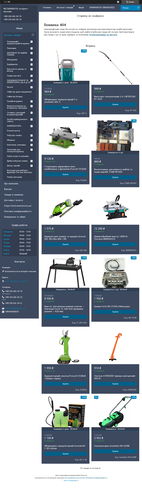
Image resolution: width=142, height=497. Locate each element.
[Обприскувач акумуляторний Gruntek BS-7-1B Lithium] (65, 414)
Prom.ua (84, 475)
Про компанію (11, 183)
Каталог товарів (65, 7)
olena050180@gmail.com (15, 308)
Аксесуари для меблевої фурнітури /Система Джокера (19, 171)
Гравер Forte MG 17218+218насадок (112, 306)
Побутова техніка (14, 135)
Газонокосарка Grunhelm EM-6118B (111, 446)
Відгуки (8, 189)
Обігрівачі (11, 140)
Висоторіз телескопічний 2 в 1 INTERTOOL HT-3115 (115, 97)
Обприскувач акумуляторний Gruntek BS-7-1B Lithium (65, 447)
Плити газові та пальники (18, 156)
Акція (81, 7)
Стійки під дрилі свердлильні (19, 92)
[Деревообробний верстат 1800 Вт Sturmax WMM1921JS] (115, 207)
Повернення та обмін (14, 217)
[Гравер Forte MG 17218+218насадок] (115, 274)
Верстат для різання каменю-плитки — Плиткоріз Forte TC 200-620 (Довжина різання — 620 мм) (64, 309)
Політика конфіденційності (17, 211)
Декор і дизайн (13, 165)
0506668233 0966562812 (102, 7)
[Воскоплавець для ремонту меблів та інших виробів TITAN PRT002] (115, 137)
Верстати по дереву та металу (16, 70)
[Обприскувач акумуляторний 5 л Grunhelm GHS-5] (65, 67)
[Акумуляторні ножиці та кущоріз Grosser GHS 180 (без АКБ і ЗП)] (65, 207)
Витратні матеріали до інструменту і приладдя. (17, 107)
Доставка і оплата (13, 200)
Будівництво (12, 64)
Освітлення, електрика (16, 145)
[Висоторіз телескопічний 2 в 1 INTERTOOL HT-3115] (115, 67)
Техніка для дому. (14, 177)
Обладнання (12, 59)
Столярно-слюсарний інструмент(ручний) (16, 113)
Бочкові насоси (13, 130)
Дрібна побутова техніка (17, 161)
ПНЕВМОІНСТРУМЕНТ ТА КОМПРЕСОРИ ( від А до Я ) (19, 81)
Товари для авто (14, 76)
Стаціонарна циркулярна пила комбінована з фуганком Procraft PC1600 (65, 167)
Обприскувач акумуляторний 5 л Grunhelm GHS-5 (60, 100)
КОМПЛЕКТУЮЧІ (14, 126)
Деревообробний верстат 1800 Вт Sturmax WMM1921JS (111, 237)
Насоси (10, 87)
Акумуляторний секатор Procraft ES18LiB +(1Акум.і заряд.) (65, 377)
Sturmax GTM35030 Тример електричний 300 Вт (114, 377)
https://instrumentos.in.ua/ (17, 205)
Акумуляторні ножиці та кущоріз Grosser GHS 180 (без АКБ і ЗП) (65, 237)
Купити (66, 107)
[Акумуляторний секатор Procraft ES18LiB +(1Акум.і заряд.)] (65, 346)
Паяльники (11, 48)
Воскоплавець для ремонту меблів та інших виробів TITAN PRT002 (113, 170)
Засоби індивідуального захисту (17, 120)
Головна (47, 7)
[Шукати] (138, 7)
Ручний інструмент (15, 101)
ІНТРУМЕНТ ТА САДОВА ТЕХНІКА (17, 54)
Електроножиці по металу (104, 34)
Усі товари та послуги (89, 468)
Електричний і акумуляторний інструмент (18, 42)
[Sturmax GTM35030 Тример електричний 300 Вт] (115, 346)
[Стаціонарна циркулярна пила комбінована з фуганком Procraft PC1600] (65, 137)
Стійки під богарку (14, 96)
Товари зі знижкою (13, 194)
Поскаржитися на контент (75, 478)
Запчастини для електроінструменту (15, 150)
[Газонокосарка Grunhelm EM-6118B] (115, 414)
